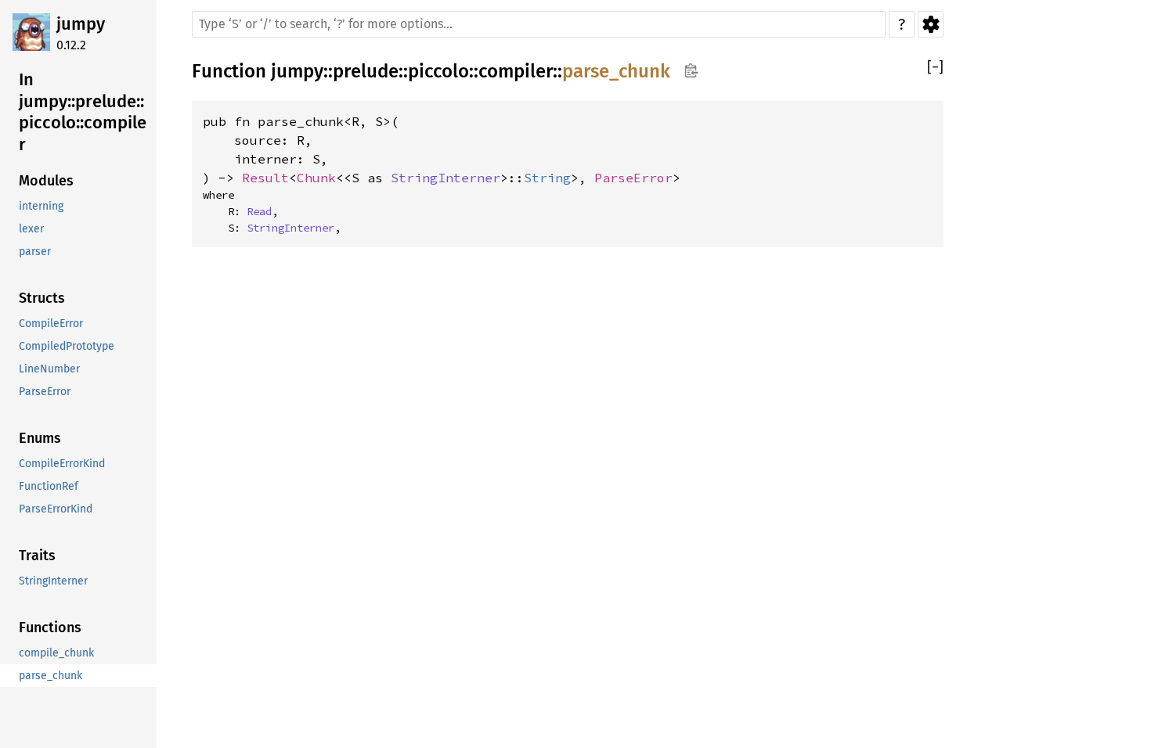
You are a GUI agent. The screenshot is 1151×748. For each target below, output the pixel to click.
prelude (366, 71)
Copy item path (691, 70)
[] (935, 67)
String (547, 177)
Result (265, 177)
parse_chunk (616, 71)
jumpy (80, 23)
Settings (931, 24)
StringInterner (445, 177)
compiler (515, 71)
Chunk (316, 177)
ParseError (633, 177)
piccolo (438, 71)
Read (259, 211)
